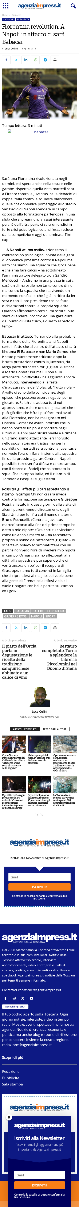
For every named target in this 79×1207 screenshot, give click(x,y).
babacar (22, 611)
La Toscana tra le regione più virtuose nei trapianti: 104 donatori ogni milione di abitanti (64, 800)
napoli (36, 616)
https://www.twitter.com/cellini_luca (39, 716)
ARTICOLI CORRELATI (24, 729)
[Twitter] (16, 60)
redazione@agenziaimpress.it (39, 990)
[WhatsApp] (35, 60)
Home (5, 15)
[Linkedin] (25, 60)
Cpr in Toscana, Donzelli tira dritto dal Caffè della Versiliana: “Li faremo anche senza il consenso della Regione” (13, 761)
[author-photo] (39, 697)
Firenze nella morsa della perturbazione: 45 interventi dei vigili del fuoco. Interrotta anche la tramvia (39, 800)
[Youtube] (32, 998)
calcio (38, 611)
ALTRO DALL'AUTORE (54, 729)
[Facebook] (6, 60)
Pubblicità (10, 1077)
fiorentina (55, 611)
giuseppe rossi (15, 616)
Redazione (10, 1071)
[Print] (55, 60)
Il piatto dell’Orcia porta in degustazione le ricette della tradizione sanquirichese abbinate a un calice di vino (19, 662)
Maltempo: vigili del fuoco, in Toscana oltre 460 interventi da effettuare (39, 759)
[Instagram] (15, 998)
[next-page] (42, 815)
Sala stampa (12, 1084)
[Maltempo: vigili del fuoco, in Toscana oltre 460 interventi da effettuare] (39, 744)
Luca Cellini (11, 48)
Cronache (8, 19)
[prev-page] (37, 815)
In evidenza (23, 19)
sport (50, 616)
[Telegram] (45, 60)
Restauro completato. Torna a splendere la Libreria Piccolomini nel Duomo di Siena (59, 657)
